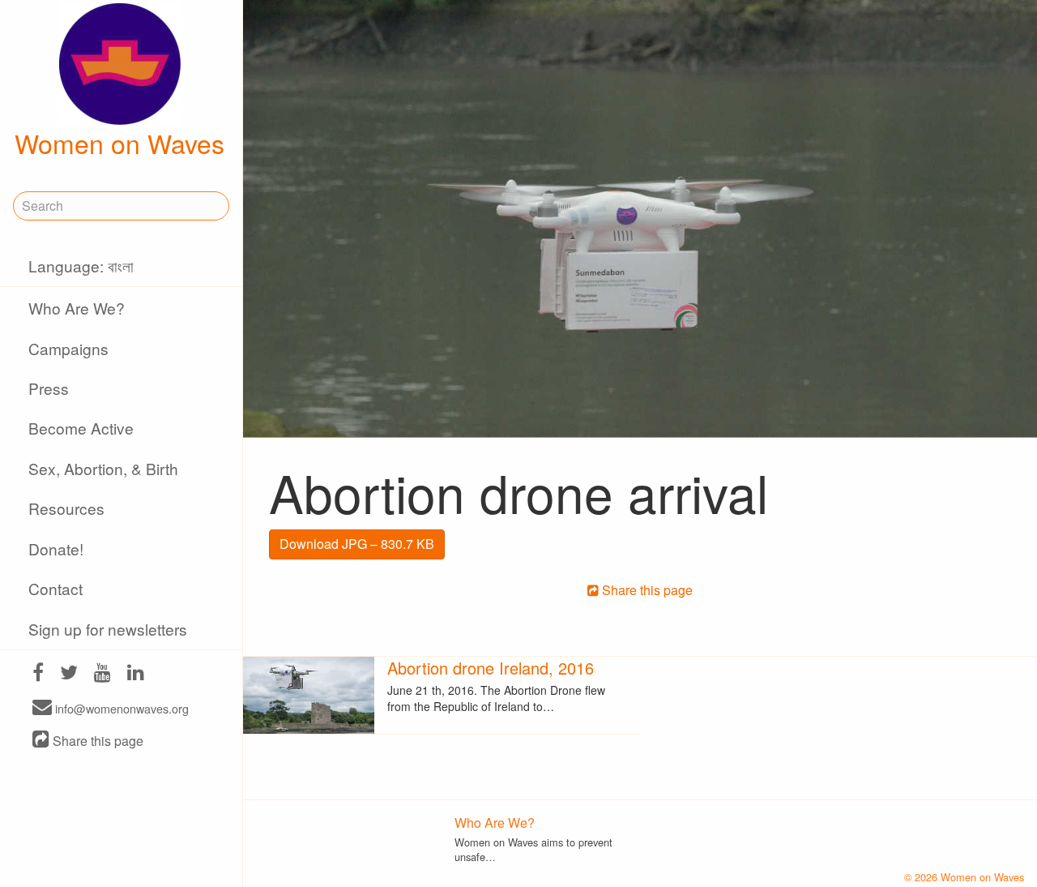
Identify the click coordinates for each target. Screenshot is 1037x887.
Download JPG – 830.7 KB (357, 543)
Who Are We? (76, 308)
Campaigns (68, 348)
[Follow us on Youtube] (102, 674)
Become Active (81, 428)
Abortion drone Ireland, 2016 (490, 667)
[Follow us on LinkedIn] (136, 674)
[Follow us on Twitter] (68, 674)
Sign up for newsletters (107, 629)
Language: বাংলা (81, 265)
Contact (55, 588)
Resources (66, 508)
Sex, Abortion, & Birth (103, 468)
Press (48, 388)
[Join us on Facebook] (38, 674)
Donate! (55, 548)
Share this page (96, 740)
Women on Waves (119, 142)
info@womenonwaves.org (120, 708)
